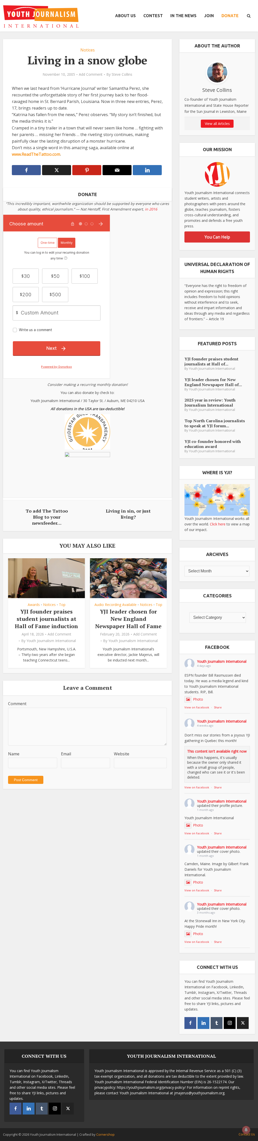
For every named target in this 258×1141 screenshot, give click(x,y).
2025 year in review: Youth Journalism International (210, 402)
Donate (230, 15)
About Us (125, 15)
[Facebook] (190, 1023)
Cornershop (105, 1134)
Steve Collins (122, 74)
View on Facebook (196, 707)
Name (13, 754)
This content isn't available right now (217, 751)
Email (66, 754)
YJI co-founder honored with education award (212, 444)
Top (62, 604)
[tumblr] (216, 1023)
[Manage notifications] (246, 1130)
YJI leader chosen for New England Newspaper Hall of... (213, 382)
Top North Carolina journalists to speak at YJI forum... (214, 423)
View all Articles (217, 123)
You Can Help (217, 237)
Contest (153, 15)
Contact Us (247, 1134)
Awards (34, 604)
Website (121, 754)
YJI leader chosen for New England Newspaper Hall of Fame (128, 618)
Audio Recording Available (115, 604)
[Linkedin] (203, 1023)
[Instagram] (230, 1023)
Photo (198, 699)
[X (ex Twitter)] (243, 1023)
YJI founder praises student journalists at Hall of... (211, 361)
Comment (17, 703)
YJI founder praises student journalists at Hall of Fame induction (46, 618)
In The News (183, 15)
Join (209, 15)
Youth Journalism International (51, 641)
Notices (87, 50)
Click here (217, 524)
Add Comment (91, 74)
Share (218, 707)
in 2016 (151, 209)
